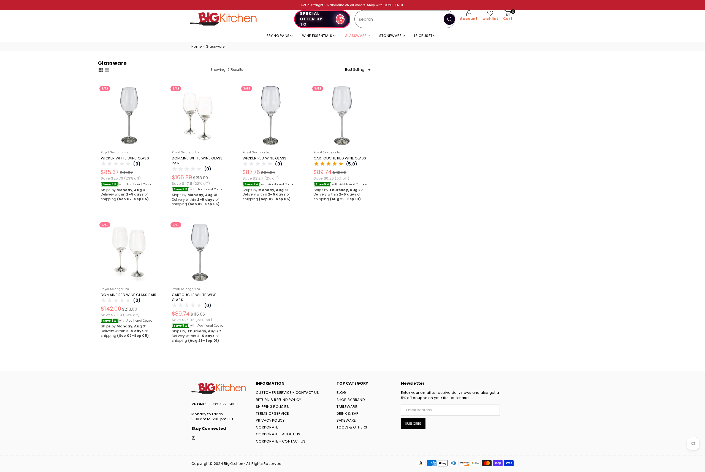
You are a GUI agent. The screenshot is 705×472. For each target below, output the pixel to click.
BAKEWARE (346, 420)
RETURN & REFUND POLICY (278, 399)
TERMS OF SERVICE (272, 413)
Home (196, 46)
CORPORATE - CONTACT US (281, 441)
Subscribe (413, 423)
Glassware (356, 35)
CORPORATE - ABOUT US (278, 434)
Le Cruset (423, 35)
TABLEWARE (347, 406)
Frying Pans (278, 35)
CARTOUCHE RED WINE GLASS (340, 158)
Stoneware (391, 35)
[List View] (107, 69)
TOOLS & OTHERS (352, 427)
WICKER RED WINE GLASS (264, 158)
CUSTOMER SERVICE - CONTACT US (287, 392)
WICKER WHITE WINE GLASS (125, 158)
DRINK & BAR (348, 413)
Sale (104, 88)
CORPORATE (267, 427)
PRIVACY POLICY (270, 420)
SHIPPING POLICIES (272, 406)
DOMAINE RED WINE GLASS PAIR (128, 294)
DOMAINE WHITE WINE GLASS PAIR (197, 161)
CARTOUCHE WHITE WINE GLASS (194, 297)
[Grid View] (101, 69)
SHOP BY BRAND (351, 399)
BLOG (341, 392)
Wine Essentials (317, 35)
